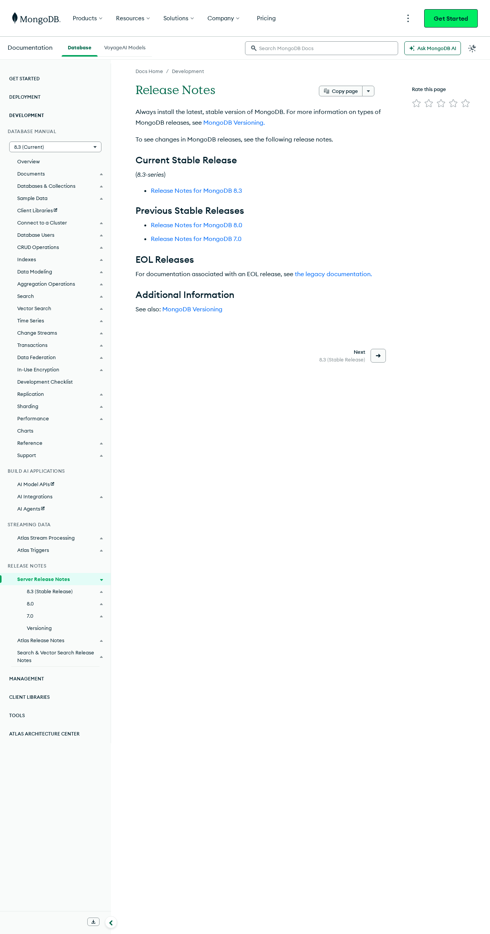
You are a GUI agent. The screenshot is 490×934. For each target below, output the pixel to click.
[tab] (80, 47)
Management (26, 679)
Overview (28, 161)
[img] (416, 103)
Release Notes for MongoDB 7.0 (196, 238)
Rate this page (429, 89)
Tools (17, 715)
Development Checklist (45, 382)
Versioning (39, 628)
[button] (55, 147)
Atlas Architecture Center (44, 734)
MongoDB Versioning (192, 309)
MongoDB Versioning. (234, 122)
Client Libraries (29, 697)
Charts (25, 431)
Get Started (451, 18)
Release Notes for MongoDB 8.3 (196, 190)
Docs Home (149, 71)
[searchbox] (321, 48)
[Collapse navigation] (111, 922)
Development (188, 71)
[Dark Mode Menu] (472, 48)
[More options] (368, 91)
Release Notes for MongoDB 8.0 (196, 225)
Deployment (25, 97)
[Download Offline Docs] (93, 922)
